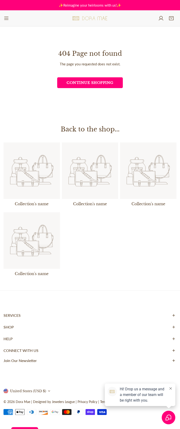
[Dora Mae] (90, 18)
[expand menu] (6, 18)
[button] (171, 18)
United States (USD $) (28, 391)
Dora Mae (23, 402)
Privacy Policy (87, 402)
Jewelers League (63, 402)
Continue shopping (90, 82)
